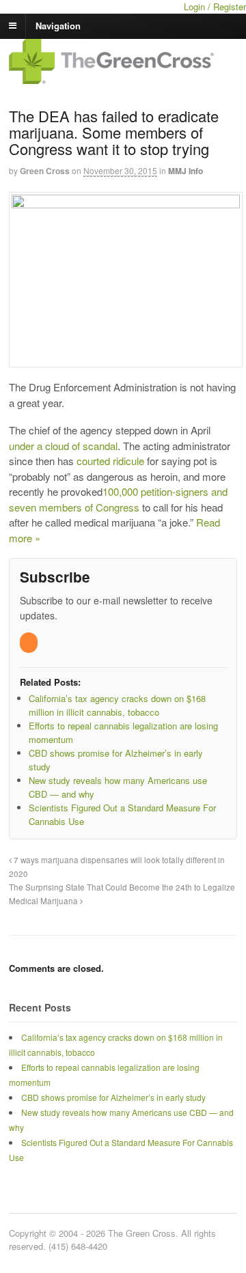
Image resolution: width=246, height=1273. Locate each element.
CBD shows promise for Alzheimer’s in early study (113, 1097)
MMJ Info (185, 171)
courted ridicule (110, 460)
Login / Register (215, 6)
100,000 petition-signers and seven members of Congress (118, 499)
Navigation (58, 24)
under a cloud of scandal (63, 445)
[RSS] (30, 642)
